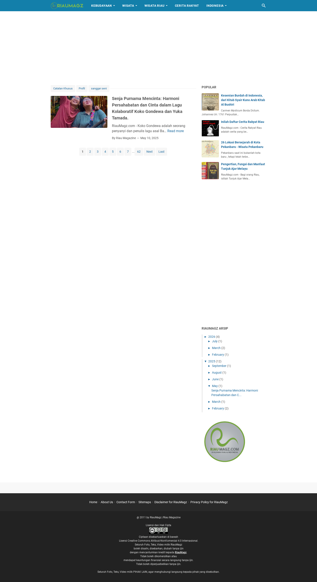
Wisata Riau (154, 5)
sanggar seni (99, 88)
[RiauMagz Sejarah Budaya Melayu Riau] (67, 5)
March (216, 348)
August (217, 372)
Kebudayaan (101, 5)
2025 (212, 361)
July (215, 341)
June (215, 379)
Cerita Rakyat (187, 5)
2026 (212, 336)
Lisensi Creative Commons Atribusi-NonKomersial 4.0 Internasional (158, 540)
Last (161, 151)
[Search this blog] (263, 5)
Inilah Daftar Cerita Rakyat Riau (242, 122)
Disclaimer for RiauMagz (170, 502)
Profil (82, 88)
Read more (175, 131)
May (215, 386)
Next (149, 151)
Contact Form (125, 502)
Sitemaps (144, 502)
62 (139, 151)
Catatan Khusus (63, 88)
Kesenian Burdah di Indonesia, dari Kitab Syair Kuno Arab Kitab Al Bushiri (243, 100)
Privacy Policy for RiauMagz (209, 502)
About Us (107, 502)
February (218, 354)
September (219, 366)
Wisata (128, 5)
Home (93, 502)
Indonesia (215, 5)
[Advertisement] (158, 48)
